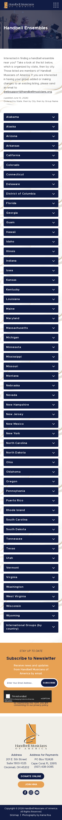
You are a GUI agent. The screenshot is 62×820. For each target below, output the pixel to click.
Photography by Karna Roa (36, 815)
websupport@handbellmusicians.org (28, 92)
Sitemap (14, 815)
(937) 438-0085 (44, 767)
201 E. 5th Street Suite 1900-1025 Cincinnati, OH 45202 (16, 763)
